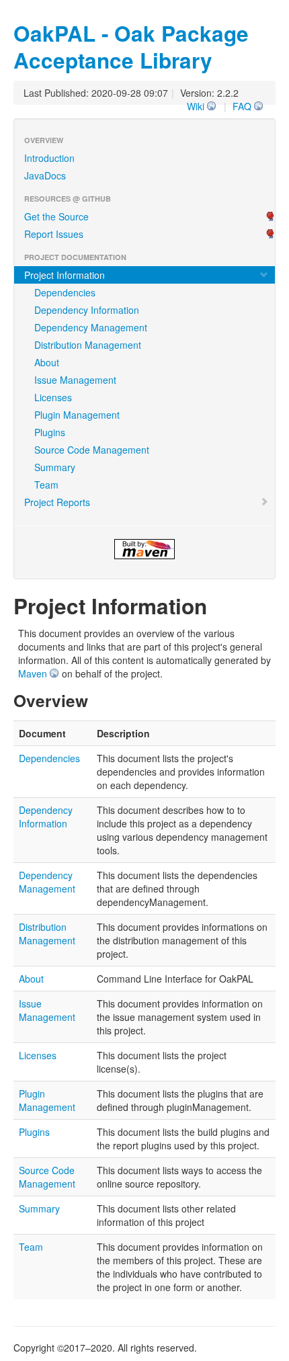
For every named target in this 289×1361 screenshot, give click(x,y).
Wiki (195, 106)
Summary (54, 467)
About (46, 362)
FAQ (242, 106)
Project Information (64, 275)
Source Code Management (91, 449)
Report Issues (53, 234)
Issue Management (75, 379)
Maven (32, 673)
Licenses (53, 397)
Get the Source (56, 216)
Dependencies (64, 292)
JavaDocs (45, 175)
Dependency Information (86, 310)
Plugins (49, 432)
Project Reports (57, 502)
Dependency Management (90, 327)
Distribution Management (87, 345)
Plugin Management (77, 414)
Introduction (49, 158)
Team (46, 484)
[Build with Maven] (144, 549)
